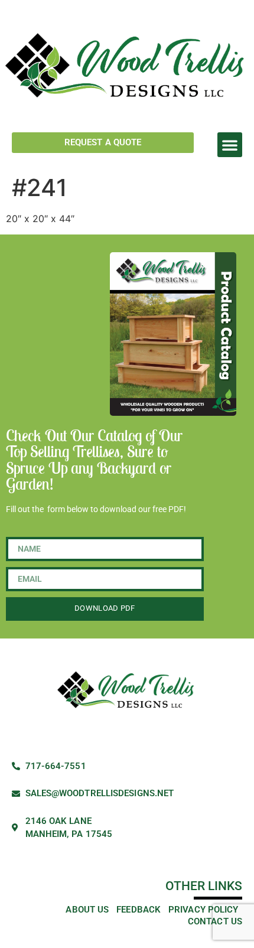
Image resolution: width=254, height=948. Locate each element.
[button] (229, 144)
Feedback (138, 909)
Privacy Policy (203, 909)
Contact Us (215, 921)
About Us (87, 909)
